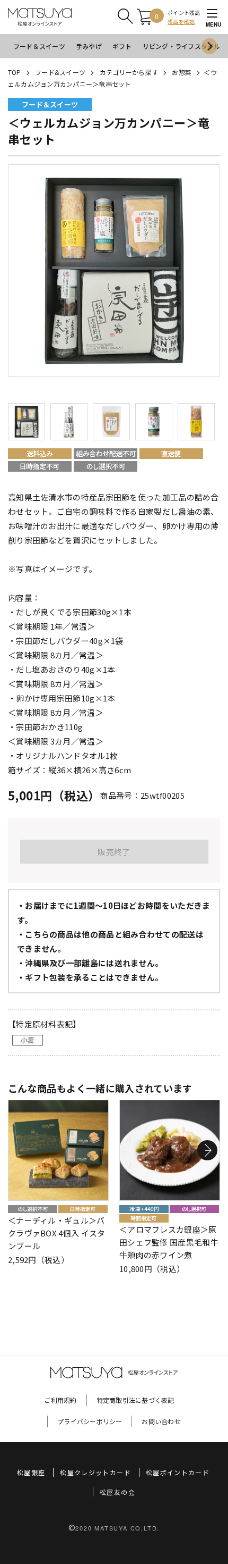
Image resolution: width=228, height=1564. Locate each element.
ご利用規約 (60, 1399)
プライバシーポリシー (89, 1421)
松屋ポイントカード (177, 1472)
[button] (207, 1150)
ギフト (122, 46)
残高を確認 (181, 22)
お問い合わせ (161, 1421)
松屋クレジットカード (95, 1472)
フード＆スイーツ (39, 46)
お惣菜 (181, 72)
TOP (14, 72)
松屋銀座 (31, 1472)
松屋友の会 (117, 1491)
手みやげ (89, 46)
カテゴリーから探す (129, 72)
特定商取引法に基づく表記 (135, 1399)
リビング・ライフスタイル (182, 46)
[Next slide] (209, 46)
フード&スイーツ (60, 72)
